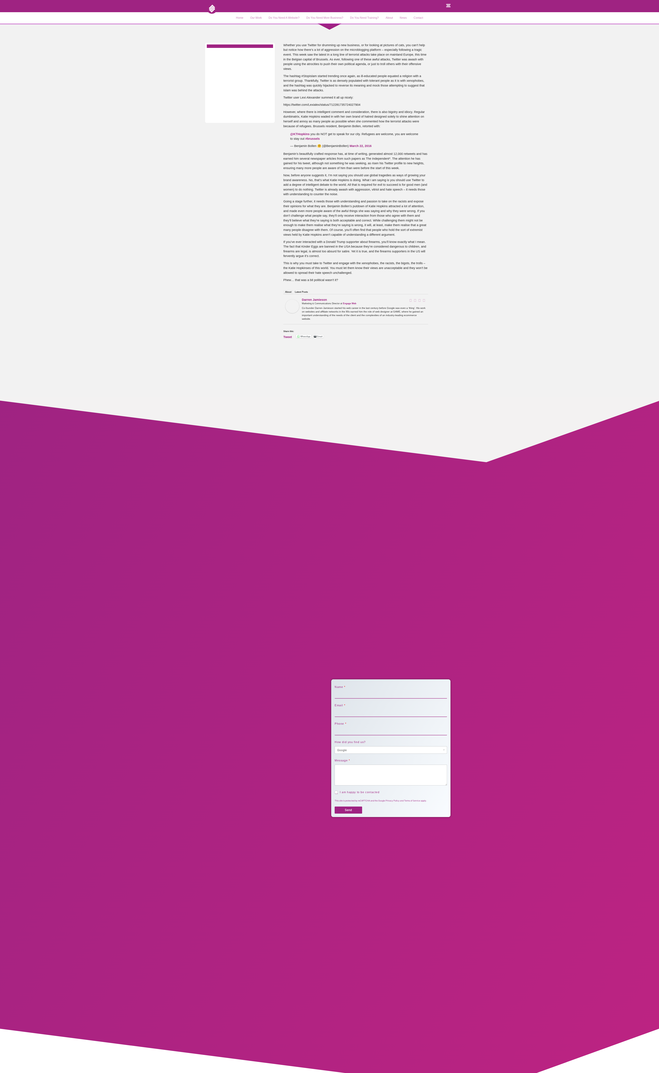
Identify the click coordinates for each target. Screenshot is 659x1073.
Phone (340, 723)
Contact (418, 17)
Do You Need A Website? (284, 17)
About (389, 17)
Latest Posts (301, 292)
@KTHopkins (300, 134)
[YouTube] (424, 300)
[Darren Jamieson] (292, 312)
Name (340, 687)
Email (340, 705)
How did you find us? (350, 742)
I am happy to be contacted (360, 792)
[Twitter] (415, 300)
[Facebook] (410, 300)
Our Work (256, 17)
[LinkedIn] (419, 300)
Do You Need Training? (364, 17)
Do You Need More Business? (324, 17)
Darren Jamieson (314, 299)
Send (348, 810)
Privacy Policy (393, 800)
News (403, 17)
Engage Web (349, 303)
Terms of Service (412, 800)
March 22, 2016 (361, 146)
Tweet (287, 336)
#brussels (312, 138)
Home (239, 17)
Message (342, 760)
